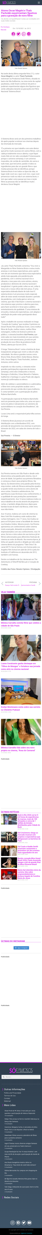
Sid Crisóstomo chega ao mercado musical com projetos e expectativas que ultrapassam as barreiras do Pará (29, 837)
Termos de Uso (10, 1096)
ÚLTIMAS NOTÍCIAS (10, 812)
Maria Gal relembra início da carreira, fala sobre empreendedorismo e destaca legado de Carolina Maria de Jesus (29, 874)
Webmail (7, 1101)
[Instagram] (12, 1222)
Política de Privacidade (12, 1093)
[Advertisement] (21, 116)
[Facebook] (18, 1222)
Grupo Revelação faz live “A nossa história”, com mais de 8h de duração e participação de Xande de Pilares (22, 1154)
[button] (13, 34)
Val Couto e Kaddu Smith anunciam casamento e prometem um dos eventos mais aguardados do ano (29, 849)
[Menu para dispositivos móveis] (39, 3)
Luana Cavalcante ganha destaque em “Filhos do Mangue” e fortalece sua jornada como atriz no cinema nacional (20, 666)
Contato (7, 1098)
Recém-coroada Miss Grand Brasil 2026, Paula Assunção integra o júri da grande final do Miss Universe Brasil (29, 861)
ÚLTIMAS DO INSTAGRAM (13, 941)
